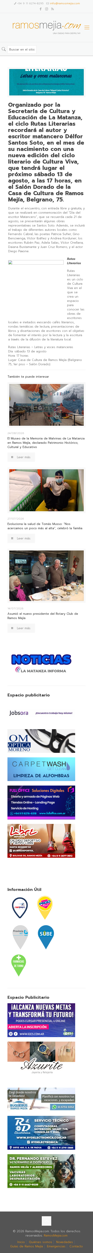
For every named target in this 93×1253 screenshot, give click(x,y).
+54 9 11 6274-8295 (30, 3)
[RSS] (52, 9)
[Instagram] (46, 9)
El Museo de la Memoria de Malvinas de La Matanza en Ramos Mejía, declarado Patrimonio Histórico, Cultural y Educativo (46, 442)
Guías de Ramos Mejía (26, 1246)
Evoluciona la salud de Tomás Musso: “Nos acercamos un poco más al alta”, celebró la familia (44, 526)
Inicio (21, 1242)
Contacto (76, 1246)
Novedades (64, 1242)
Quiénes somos (40, 1242)
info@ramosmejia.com (65, 3)
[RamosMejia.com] (46, 27)
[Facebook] (40, 9)
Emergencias (56, 1246)
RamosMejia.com (55, 1235)
